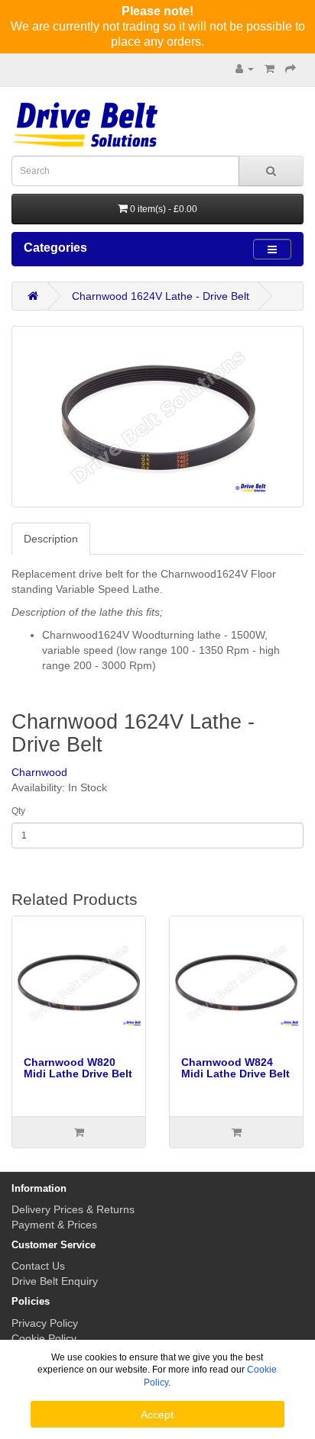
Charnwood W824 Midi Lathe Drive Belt (235, 1068)
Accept (157, 1414)
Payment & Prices (54, 1224)
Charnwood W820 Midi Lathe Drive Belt (78, 1068)
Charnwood (39, 772)
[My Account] (244, 69)
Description (51, 539)
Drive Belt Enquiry (54, 1281)
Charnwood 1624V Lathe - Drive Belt (160, 296)
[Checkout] (290, 69)
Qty (18, 811)
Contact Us (38, 1266)
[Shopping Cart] (269, 69)
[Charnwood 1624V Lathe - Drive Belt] (157, 416)
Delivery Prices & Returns (73, 1209)
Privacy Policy (44, 1323)
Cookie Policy (43, 1338)
